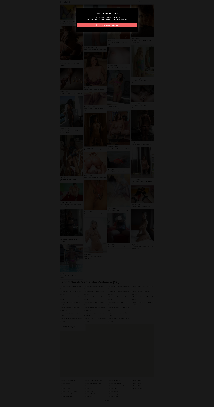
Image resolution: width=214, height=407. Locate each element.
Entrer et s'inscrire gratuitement (107, 25)
